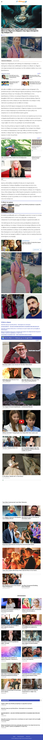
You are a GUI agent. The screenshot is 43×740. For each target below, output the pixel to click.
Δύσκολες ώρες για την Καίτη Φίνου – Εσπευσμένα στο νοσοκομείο (16, 324)
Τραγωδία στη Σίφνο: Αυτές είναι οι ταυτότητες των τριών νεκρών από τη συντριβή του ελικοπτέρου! (20, 329)
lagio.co (30, 738)
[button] (21, 16)
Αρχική (14, 736)
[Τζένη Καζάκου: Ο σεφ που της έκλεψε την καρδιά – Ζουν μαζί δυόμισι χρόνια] (11, 635)
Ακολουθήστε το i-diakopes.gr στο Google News (18, 338)
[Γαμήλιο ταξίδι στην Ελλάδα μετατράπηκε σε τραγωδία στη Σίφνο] (7, 208)
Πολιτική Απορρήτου (20, 736)
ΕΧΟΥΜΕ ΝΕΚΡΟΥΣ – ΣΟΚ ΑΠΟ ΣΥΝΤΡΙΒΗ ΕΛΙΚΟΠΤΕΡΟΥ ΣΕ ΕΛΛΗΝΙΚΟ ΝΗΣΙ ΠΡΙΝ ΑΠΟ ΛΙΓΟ (20, 326)
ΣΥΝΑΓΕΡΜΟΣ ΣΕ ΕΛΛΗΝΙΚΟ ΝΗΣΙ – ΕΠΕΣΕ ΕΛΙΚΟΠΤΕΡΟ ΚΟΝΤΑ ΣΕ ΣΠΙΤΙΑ (16, 334)
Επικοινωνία (28, 736)
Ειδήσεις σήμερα (6, 322)
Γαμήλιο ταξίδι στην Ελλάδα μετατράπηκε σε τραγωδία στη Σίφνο (28, 205)
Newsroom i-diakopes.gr (6, 60)
